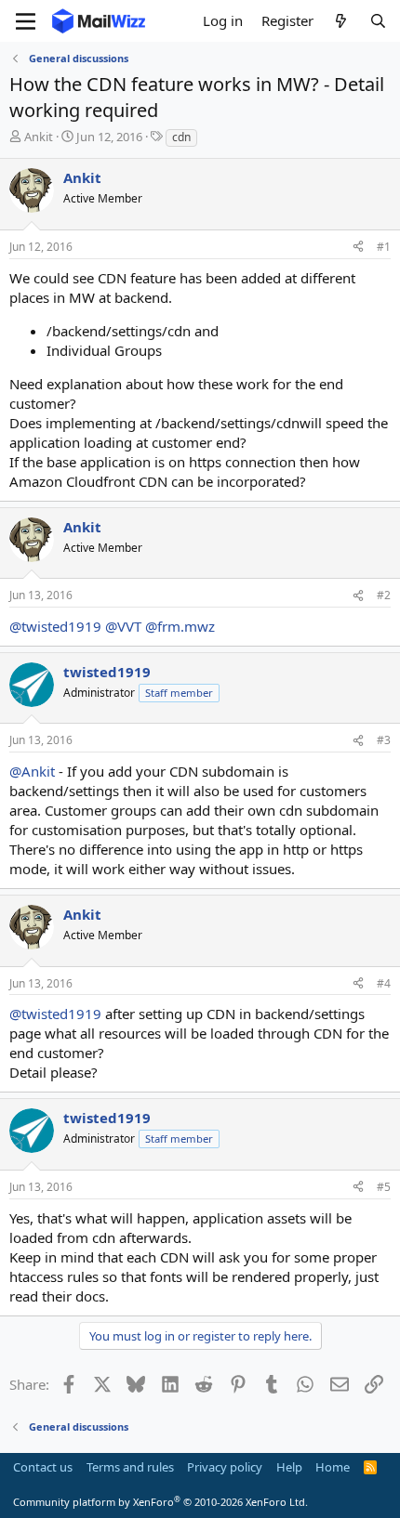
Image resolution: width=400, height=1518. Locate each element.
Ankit (38, 136)
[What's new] (341, 21)
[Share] (358, 247)
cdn (181, 137)
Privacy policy (224, 1467)
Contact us (43, 1467)
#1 (384, 247)
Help (289, 1467)
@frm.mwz (180, 626)
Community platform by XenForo (160, 1502)
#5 (384, 1187)
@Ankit (32, 771)
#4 (384, 983)
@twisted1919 (55, 626)
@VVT (123, 626)
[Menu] (25, 21)
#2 (384, 595)
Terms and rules (130, 1467)
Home (332, 1467)
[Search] (378, 21)
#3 (384, 740)
